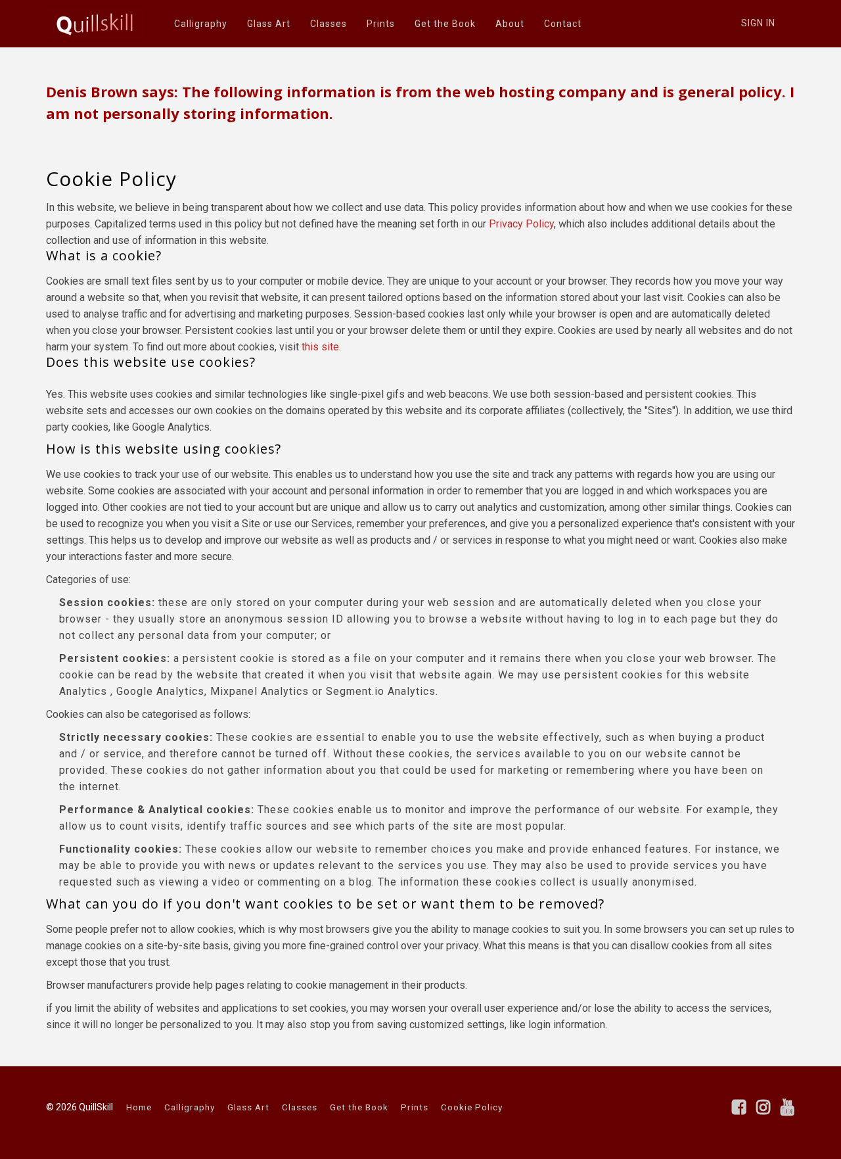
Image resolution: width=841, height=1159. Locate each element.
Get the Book (445, 23)
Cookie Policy (472, 1107)
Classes (328, 23)
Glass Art (268, 23)
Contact (562, 23)
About (509, 23)
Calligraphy (200, 23)
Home (139, 1107)
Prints (381, 23)
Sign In (758, 23)
